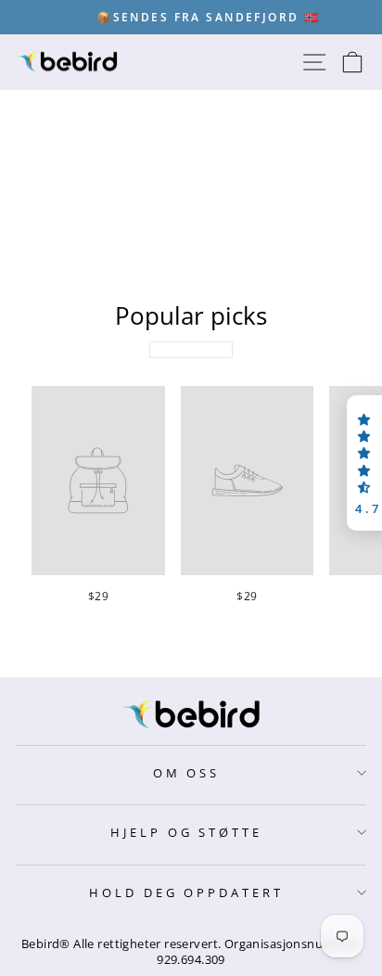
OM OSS (187, 772)
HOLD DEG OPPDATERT (187, 892)
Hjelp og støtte (186, 832)
